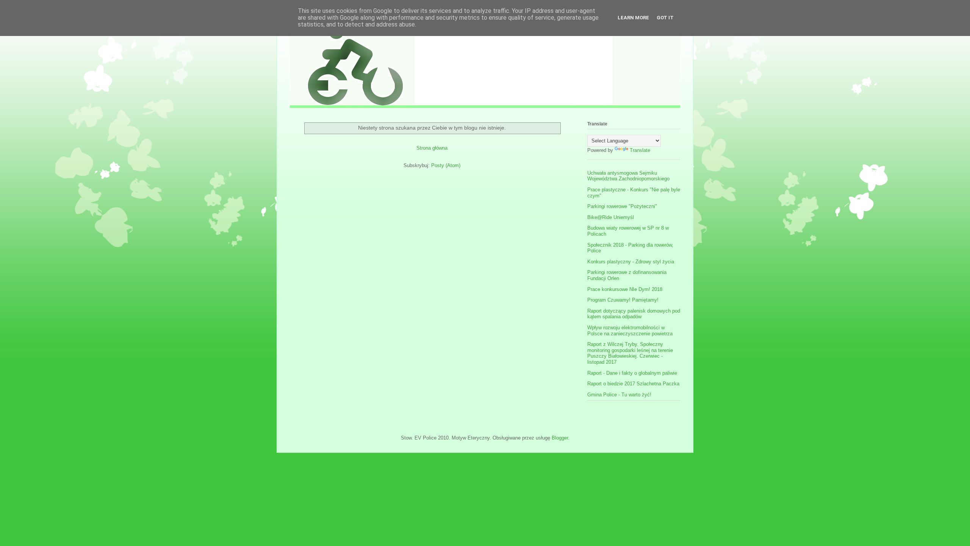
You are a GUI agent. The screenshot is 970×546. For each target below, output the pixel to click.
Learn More (633, 17)
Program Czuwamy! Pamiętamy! (623, 300)
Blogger (560, 438)
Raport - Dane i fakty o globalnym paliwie (632, 373)
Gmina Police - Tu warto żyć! (619, 394)
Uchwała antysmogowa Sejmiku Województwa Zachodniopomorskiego (628, 176)
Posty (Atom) (445, 165)
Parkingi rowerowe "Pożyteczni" (622, 206)
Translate (640, 150)
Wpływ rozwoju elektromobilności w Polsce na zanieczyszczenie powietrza (630, 330)
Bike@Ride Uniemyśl (610, 217)
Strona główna (431, 148)
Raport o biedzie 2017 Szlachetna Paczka (633, 383)
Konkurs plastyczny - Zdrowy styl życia (630, 261)
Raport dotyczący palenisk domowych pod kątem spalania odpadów (633, 314)
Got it (665, 17)
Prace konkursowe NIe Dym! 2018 (624, 289)
